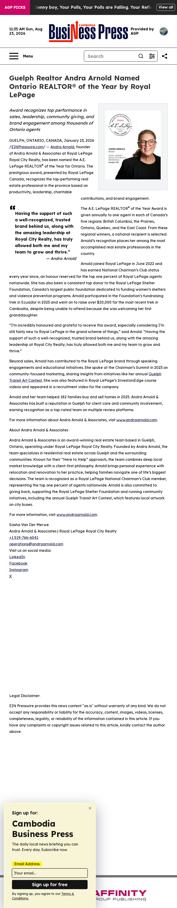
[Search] (140, 56)
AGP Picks (15, 7)
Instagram (18, 569)
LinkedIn (17, 557)
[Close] (90, 808)
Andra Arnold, (62, 147)
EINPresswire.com (27, 147)
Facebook (18, 563)
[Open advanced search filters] (151, 56)
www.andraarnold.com (136, 420)
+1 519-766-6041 (23, 537)
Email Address (27, 864)
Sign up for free (50, 884)
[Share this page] (164, 56)
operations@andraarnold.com (36, 544)
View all (166, 7)
